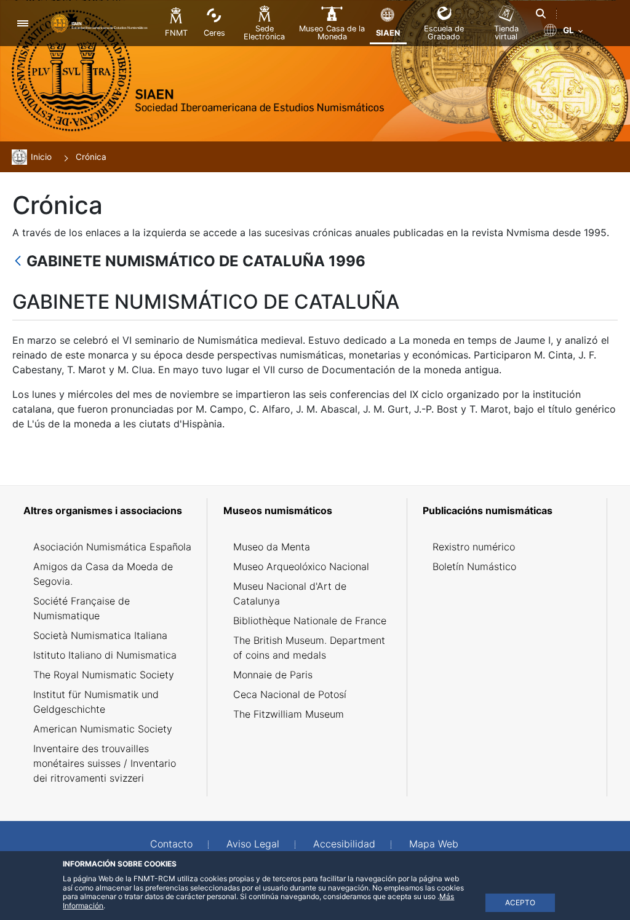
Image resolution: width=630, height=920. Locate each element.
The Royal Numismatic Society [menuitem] (103, 674)
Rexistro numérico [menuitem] (474, 547)
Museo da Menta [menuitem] (271, 547)
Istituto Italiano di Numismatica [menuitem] (105, 655)
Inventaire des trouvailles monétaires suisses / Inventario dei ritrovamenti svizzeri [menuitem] (104, 763)
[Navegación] (22, 23)
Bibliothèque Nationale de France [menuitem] (309, 620)
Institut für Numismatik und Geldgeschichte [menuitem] (96, 701)
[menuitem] (112, 510)
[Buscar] (541, 13)
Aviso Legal (252, 844)
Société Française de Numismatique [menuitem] (81, 608)
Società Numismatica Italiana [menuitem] (100, 635)
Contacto (171, 844)
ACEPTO (520, 902)
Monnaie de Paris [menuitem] (273, 674)
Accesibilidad (344, 844)
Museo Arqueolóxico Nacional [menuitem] (301, 566)
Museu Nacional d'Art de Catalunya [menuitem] (289, 593)
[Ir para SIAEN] (100, 23)
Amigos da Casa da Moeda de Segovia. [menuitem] (103, 573)
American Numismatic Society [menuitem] (102, 729)
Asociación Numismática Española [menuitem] (112, 547)
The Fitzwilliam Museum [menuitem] (288, 714)
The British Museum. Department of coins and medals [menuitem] (309, 647)
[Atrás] (17, 261)
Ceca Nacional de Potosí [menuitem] (289, 694)
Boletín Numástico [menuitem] (474, 566)
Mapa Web (433, 844)
